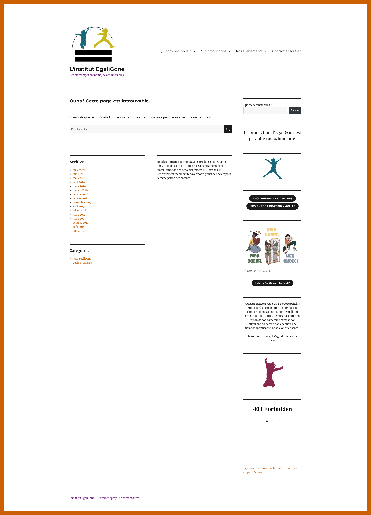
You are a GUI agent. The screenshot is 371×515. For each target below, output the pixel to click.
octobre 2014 (80, 222)
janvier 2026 (80, 194)
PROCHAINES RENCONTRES (272, 198)
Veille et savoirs (82, 262)
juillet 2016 (79, 210)
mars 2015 (79, 218)
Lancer (295, 110)
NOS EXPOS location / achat (272, 206)
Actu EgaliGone (82, 258)
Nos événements (249, 51)
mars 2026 (79, 186)
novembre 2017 (82, 202)
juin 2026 (78, 174)
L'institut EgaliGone (97, 69)
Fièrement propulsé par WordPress (119, 498)
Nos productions (213, 51)
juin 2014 (78, 231)
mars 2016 (79, 214)
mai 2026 (78, 178)
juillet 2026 (80, 170)
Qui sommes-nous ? (175, 51)
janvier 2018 (80, 198)
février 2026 (80, 190)
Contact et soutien (286, 51)
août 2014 (78, 227)
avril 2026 (79, 182)
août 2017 (78, 206)
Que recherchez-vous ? (257, 105)
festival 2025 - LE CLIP (272, 282)
